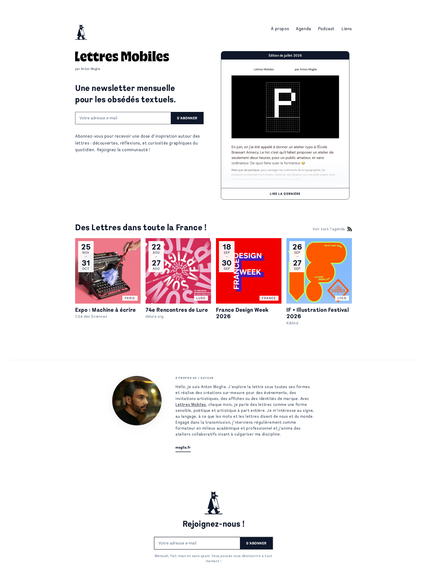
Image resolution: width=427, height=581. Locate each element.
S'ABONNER (187, 118)
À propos (280, 28)
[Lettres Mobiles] (81, 28)
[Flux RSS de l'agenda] (349, 229)
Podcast (326, 28)
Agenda (303, 28)
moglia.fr (183, 447)
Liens (347, 28)
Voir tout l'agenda (329, 229)
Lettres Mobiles (190, 404)
